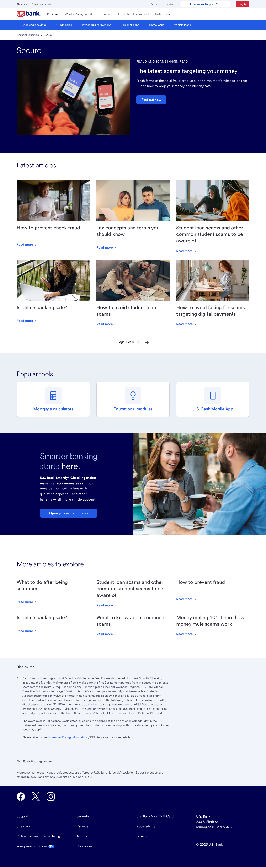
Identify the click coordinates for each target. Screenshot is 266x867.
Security (82, 816)
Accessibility (145, 826)
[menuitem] (28, 14)
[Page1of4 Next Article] (147, 342)
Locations (170, 4)
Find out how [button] (151, 100)
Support (155, 4)
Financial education (42, 4)
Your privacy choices (32, 846)
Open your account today (68, 513)
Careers (82, 826)
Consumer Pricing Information (67, 737)
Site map (23, 826)
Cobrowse (84, 846)
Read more (25, 244)
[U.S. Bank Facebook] (21, 796)
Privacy (141, 836)
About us (22, 4)
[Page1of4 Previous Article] (139, 342)
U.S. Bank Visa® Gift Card (155, 816)
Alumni (81, 836)
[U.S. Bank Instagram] (51, 796)
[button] (242, 4)
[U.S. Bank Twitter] (36, 796)
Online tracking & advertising (38, 836)
